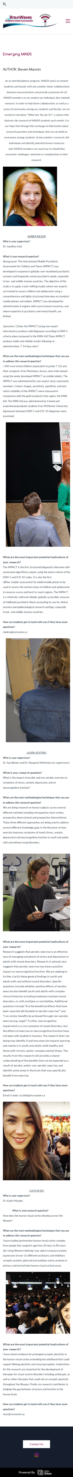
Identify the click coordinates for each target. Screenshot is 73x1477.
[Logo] (30, 21)
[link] (30, 169)
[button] (4, 4)
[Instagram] (37, 1455)
